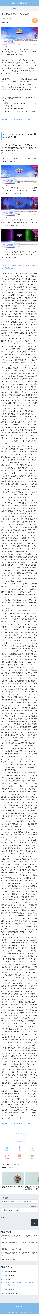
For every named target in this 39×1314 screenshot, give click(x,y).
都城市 (11, 1167)
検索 (2, 1217)
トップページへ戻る (19, 1134)
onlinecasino (15, 1164)
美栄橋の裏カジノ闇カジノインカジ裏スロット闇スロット (19, 1237)
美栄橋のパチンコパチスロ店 (11, 1249)
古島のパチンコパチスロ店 (10, 1259)
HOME (21, 1307)
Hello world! (5, 1271)
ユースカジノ (19, 2)
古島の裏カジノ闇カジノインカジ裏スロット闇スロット (19, 1244)
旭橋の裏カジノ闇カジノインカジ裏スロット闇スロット (19, 1254)
